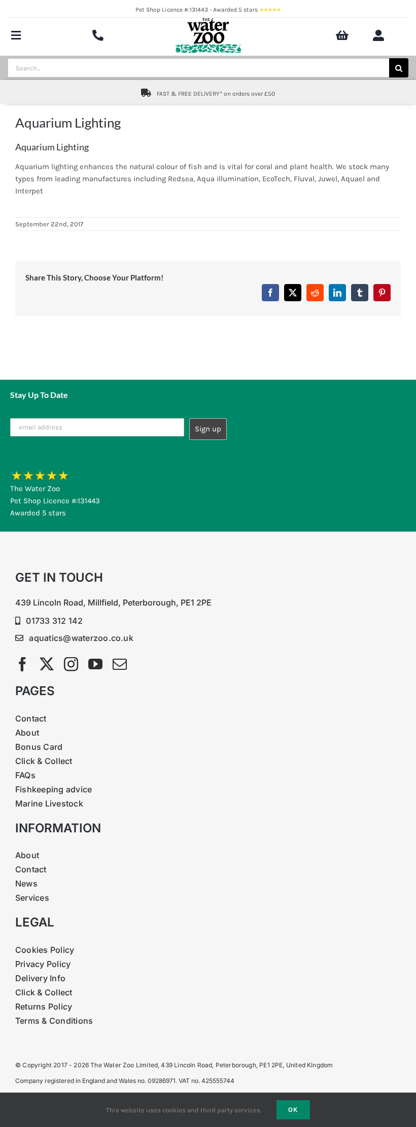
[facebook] (22, 664)
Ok (293, 1109)
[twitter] (47, 664)
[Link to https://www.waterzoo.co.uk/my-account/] (378, 35)
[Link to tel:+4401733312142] (97, 35)
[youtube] (95, 664)
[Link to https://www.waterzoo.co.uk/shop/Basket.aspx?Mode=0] (342, 35)
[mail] (120, 664)
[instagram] (71, 664)
